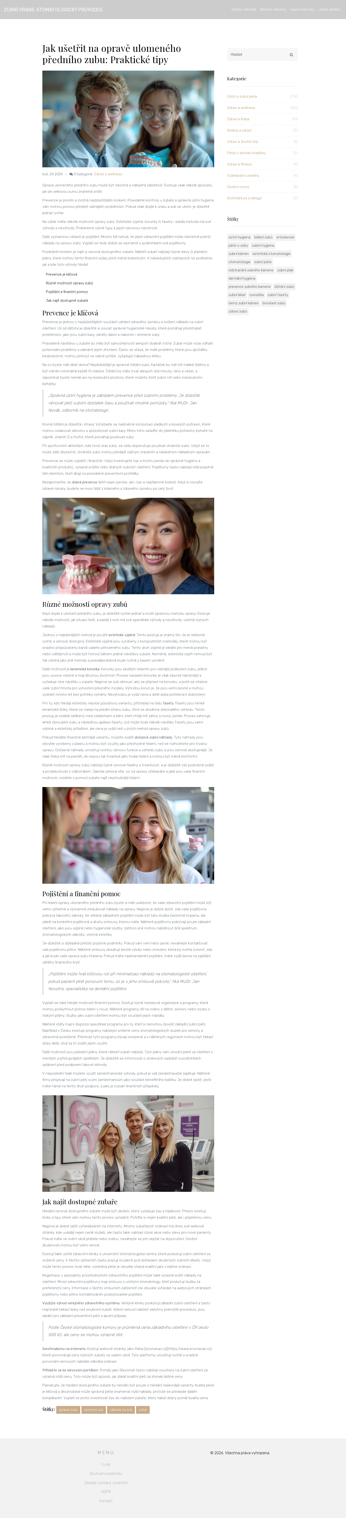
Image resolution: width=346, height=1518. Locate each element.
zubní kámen (239, 254)
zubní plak (285, 270)
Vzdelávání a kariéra (262, 175)
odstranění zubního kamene (251, 270)
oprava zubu (68, 1410)
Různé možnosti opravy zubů (69, 283)
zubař (143, 1410)
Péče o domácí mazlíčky (262, 153)
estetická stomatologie (271, 254)
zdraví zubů (238, 311)
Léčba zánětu (329, 9)
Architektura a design (262, 198)
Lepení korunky (302, 9)
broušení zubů (273, 303)
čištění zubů (284, 287)
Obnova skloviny (273, 9)
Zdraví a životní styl (262, 142)
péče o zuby (238, 245)
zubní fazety (278, 295)
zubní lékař (237, 295)
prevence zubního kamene (250, 287)
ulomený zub (93, 1410)
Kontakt (106, 1501)
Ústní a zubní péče (262, 96)
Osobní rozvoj (262, 187)
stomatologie (239, 262)
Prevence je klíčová (61, 274)
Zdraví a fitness (262, 164)
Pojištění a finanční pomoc (67, 292)
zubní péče (263, 262)
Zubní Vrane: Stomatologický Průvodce (53, 9)
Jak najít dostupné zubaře (67, 300)
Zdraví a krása (262, 119)
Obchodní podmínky (105, 1473)
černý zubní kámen (244, 303)
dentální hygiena (242, 278)
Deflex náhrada (244, 9)
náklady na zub (121, 1410)
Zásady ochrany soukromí (106, 1483)
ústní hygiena (239, 237)
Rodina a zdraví (262, 130)
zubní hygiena (263, 245)
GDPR (106, 1492)
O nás (106, 1464)
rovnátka (256, 295)
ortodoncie (285, 237)
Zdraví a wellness (108, 174)
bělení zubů (263, 237)
